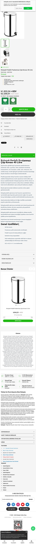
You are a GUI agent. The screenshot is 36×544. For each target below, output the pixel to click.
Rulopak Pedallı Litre (17, 356)
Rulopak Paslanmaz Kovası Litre (10, 365)
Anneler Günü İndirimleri (8, 459)
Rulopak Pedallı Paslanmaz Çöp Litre (23, 342)
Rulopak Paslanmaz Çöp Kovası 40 (12, 359)
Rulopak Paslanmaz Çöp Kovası (23, 357)
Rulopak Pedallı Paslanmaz (21, 336)
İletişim (4, 490)
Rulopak (5, 336)
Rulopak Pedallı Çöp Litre (19, 352)
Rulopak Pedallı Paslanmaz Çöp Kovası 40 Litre (17, 339)
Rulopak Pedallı (11, 336)
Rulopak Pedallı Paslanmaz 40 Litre (11, 347)
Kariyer (4, 487)
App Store (12, 509)
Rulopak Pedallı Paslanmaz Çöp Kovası (23, 337)
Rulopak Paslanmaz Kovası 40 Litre (23, 364)
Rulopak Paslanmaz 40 (23, 365)
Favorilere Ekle (18, 315)
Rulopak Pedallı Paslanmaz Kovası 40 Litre (18, 345)
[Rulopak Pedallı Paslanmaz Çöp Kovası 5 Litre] (18, 290)
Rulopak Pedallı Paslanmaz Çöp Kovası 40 (14, 338)
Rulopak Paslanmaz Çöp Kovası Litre (19, 360)
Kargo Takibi (6, 470)
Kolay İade (5, 479)
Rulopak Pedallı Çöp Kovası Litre (10, 351)
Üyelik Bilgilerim (6, 466)
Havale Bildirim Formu (8, 468)
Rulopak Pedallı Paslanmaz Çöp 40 (17, 341)
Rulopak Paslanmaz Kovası (21, 362)
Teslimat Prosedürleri (7, 481)
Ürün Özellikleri (7, 155)
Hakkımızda (5, 483)
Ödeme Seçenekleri (7, 258)
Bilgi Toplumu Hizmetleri (18, 519)
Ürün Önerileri (6, 263)
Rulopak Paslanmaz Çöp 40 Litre (20, 361)
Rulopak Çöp (29, 366)
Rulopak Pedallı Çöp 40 (23, 351)
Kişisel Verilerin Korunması (9, 485)
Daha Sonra (19, 8)
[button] (16, 305)
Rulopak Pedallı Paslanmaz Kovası (11, 343)
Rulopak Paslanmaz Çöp (10, 357)
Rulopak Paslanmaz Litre (19, 366)
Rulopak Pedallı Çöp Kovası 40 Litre (23, 350)
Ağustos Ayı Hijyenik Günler (9, 452)
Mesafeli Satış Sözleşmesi (8, 474)
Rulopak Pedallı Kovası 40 (13, 353)
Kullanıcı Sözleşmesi (27, 517)
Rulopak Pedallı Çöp (10, 348)
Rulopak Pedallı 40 (24, 355)
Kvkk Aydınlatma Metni (17, 517)
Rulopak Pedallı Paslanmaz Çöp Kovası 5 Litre (18, 308)
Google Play (25, 509)
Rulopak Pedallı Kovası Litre (12, 355)
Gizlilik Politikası (8, 517)
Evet (28, 8)
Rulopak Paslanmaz (26, 356)
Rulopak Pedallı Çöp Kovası (22, 348)
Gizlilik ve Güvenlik (7, 476)
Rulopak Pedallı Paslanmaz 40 (25, 346)
